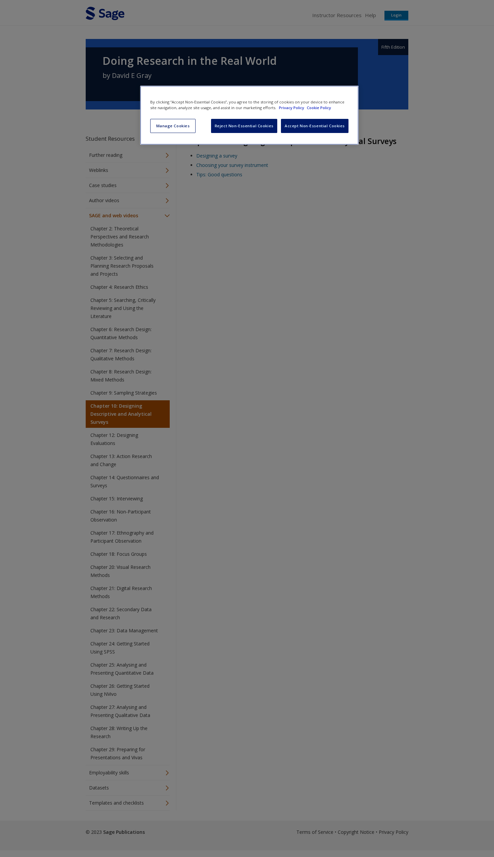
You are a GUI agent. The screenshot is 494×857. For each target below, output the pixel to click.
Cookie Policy (319, 107)
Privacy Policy (292, 107)
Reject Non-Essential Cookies (244, 125)
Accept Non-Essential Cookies (315, 125)
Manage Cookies (173, 125)
